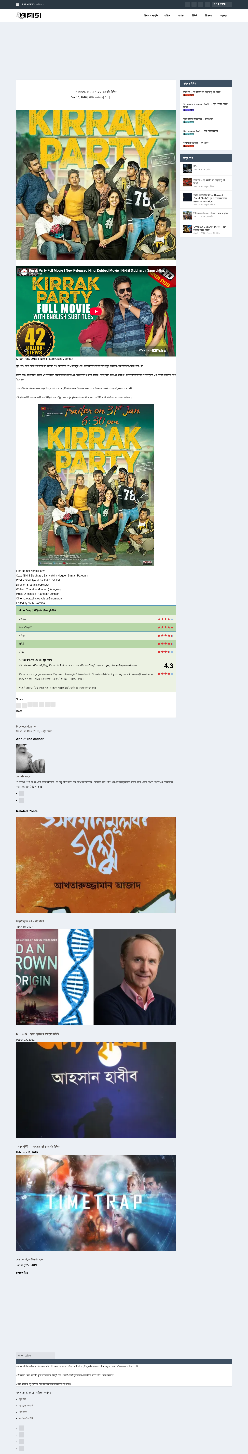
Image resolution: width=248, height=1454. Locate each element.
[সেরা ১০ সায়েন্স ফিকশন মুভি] (96, 1203)
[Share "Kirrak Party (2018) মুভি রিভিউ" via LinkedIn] (36, 705)
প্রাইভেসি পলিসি (26, 1418)
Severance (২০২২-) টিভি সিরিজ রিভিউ (200, 131)
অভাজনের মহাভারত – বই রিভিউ (196, 142)
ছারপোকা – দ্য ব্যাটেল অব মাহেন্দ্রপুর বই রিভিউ (202, 92)
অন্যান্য (223, 15)
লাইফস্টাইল (211, 204)
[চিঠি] (187, 168)
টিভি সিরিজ (216, 233)
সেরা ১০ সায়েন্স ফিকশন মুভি (29, 1259)
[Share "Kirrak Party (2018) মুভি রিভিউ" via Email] (47, 705)
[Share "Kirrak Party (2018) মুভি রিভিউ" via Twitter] (24, 705)
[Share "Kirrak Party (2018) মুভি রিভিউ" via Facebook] (19, 705)
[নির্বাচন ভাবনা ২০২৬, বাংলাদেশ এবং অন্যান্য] (187, 215)
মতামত (181, 15)
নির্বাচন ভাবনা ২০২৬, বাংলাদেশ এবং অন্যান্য (211, 213)
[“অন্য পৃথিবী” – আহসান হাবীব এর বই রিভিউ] (96, 1090)
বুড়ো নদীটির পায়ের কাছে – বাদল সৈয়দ (198, 119)
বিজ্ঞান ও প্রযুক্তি (151, 15)
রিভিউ (194, 15)
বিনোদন (208, 15)
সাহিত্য (167, 15)
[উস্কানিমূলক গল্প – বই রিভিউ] (96, 865)
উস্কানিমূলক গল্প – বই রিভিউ (30, 921)
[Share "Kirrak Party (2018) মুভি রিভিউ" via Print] (53, 705)
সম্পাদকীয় (210, 216)
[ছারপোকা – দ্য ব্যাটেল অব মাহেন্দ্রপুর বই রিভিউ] (187, 182)
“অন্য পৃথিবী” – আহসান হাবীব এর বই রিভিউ (38, 1146)
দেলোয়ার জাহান (23, 776)
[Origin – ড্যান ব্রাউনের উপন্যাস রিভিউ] (96, 977)
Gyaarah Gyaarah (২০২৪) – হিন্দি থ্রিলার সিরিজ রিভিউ (205, 105)
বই (208, 186)
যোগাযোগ (23, 1412)
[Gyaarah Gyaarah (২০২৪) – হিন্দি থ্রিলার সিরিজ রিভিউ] (187, 229)
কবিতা (209, 169)
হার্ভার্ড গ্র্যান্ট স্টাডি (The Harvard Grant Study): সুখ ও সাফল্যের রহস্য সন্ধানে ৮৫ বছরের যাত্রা (210, 198)
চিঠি (195, 166)
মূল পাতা (22, 1399)
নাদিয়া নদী (40, 4)
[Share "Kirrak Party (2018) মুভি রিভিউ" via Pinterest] (30, 705)
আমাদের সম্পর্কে (26, 1405)
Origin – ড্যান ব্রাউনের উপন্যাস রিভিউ (37, 1034)
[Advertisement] (124, 47)
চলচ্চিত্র (99, 97)
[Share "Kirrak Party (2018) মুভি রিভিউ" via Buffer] (42, 705)
